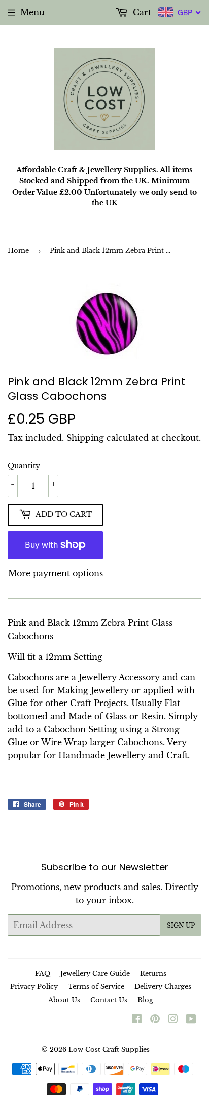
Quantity (24, 465)
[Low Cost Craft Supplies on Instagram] (173, 1020)
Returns (153, 973)
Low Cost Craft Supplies (109, 1049)
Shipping (85, 438)
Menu (32, 12)
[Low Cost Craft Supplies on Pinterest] (155, 1020)
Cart (140, 12)
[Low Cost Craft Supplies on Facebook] (136, 1020)
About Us (64, 999)
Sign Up (181, 925)
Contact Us (108, 999)
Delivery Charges (162, 986)
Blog (145, 999)
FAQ (42, 973)
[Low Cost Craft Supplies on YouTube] (191, 1020)
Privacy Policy (34, 986)
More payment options (55, 573)
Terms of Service (96, 986)
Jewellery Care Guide (95, 973)
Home (18, 250)
